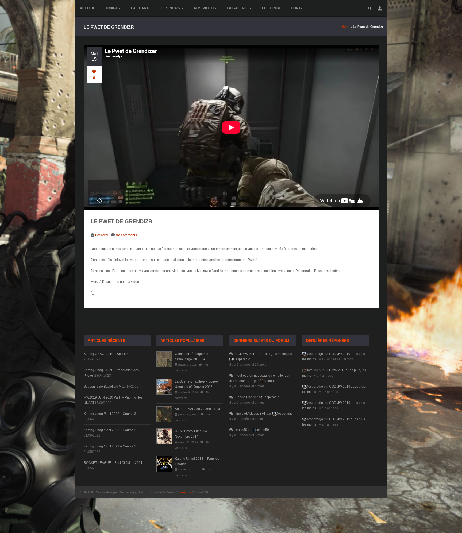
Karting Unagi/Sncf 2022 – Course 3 (110, 414)
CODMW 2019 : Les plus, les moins (261, 354)
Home (346, 27)
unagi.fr (185, 492)
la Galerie (237, 8)
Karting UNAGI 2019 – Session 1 (107, 354)
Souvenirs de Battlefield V (102, 386)
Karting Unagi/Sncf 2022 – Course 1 (110, 446)
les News (170, 8)
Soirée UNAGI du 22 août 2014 (197, 409)
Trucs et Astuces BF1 (250, 413)
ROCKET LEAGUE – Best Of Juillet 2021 (113, 463)
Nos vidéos (205, 8)
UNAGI (111, 8)
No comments (126, 235)
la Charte (141, 8)
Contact (299, 8)
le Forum (271, 8)
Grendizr (101, 235)
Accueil (87, 8)
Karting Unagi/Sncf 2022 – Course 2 (110, 430)
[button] (379, 8)
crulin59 (241, 430)
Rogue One (243, 397)
